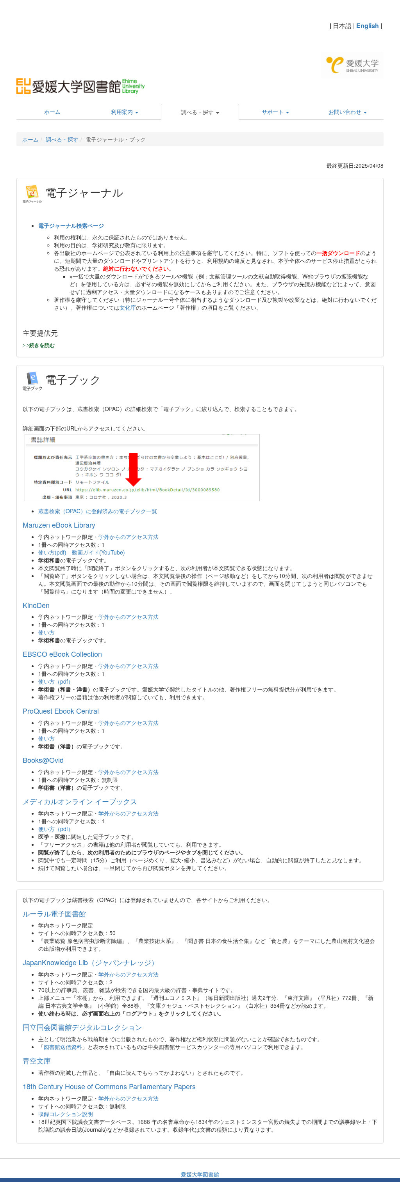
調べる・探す (62, 139)
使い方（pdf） (55, 681)
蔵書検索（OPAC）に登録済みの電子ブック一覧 (97, 511)
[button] (200, 112)
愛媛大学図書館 (200, 1174)
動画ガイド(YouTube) (98, 552)
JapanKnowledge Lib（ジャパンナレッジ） (90, 962)
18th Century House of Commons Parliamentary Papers (109, 1086)
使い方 (46, 632)
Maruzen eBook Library (59, 524)
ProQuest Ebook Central (61, 710)
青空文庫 (37, 1060)
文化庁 (128, 307)
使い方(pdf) (52, 552)
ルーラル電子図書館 (54, 913)
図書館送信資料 (63, 1047)
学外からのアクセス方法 (128, 536)
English (367, 25)
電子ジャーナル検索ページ (71, 225)
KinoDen (36, 605)
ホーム (30, 139)
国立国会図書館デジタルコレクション (82, 1027)
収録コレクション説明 (65, 1114)
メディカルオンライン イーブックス (80, 801)
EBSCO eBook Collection (62, 654)
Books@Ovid (43, 760)
